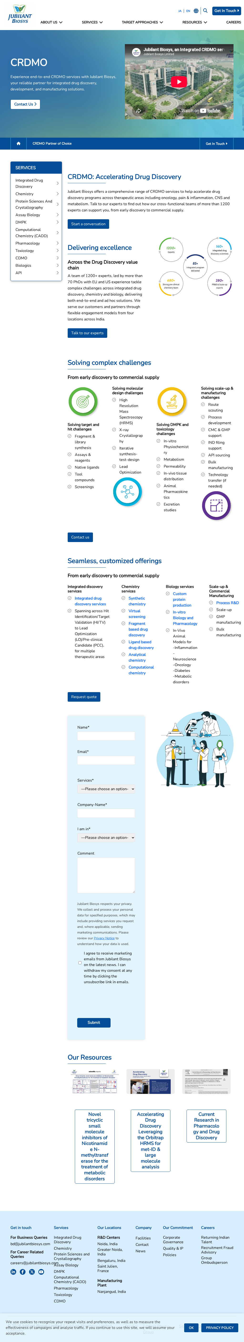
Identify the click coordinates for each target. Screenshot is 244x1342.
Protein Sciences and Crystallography (72, 1256)
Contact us (80, 537)
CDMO (60, 1301)
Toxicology (63, 1295)
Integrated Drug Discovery (67, 1239)
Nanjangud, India (111, 1292)
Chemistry (63, 1248)
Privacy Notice (104, 938)
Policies (169, 1255)
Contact (142, 1245)
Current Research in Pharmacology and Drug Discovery (206, 1126)
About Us (49, 22)
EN (188, 11)
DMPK (59, 1271)
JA (180, 11)
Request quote (84, 697)
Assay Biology (66, 1265)
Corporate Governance (173, 1239)
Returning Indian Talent (215, 1239)
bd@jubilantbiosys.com (30, 1244)
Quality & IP (173, 1248)
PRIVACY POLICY (220, 1328)
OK (191, 1328)
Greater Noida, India (110, 1252)
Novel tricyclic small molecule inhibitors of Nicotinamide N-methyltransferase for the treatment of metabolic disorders (94, 1146)
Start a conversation (88, 224)
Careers (233, 22)
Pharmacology (66, 1288)
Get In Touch (225, 10)
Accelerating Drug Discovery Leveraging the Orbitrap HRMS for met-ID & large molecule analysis (150, 1140)
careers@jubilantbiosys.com (34, 1263)
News (141, 1251)
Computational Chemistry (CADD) (70, 1279)
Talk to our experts (87, 333)
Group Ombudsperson (214, 1260)
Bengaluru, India (111, 1260)
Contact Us (24, 104)
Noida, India (107, 1244)
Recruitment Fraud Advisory (217, 1250)
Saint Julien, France (107, 1268)
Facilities (143, 1238)
